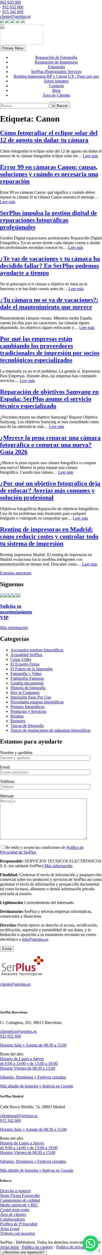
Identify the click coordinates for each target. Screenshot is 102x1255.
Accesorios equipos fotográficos (36, 650)
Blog (56, 90)
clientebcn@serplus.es (18, 1031)
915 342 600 (12, 11)
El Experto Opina (24, 664)
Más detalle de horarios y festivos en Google (36, 1086)
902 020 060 (10, 2)
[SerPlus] (21, 43)
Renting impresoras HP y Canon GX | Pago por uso (56, 76)
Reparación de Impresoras (56, 62)
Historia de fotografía (28, 688)
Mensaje (7, 796)
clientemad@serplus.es (19, 1115)
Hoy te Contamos (24, 692)
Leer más (90, 156)
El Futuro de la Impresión (31, 669)
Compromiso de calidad (20, 1200)
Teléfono (7, 781)
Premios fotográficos (27, 706)
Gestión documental (26, 683)
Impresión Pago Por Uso (30, 697)
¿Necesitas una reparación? (23, 1252)
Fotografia (56, 67)
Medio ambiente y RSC (19, 1205)
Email (5, 767)
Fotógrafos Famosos (27, 678)
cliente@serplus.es (15, 16)
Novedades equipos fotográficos (37, 702)
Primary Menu (12, 48)
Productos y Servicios (28, 711)
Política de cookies (37, 1247)
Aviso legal (9, 1247)
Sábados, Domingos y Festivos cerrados (33, 1077)
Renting (17, 716)
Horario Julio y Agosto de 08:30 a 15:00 (33, 1045)
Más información (58, 866)
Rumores (17, 721)
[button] (90, 1243)
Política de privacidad (74, 1247)
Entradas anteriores (15, 573)
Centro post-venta (14, 1209)
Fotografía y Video (26, 673)
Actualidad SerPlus (26, 654)
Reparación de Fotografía (56, 57)
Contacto (56, 85)
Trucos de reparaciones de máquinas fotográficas (50, 730)
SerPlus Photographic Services (56, 71)
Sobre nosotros (56, 81)
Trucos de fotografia (27, 725)
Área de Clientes (56, 95)
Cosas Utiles (20, 659)
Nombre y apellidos (16, 752)
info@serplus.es (35, 939)
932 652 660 (12, 7)
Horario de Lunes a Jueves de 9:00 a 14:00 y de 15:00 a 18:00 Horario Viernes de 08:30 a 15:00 (29, 1063)
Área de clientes (13, 1214)
